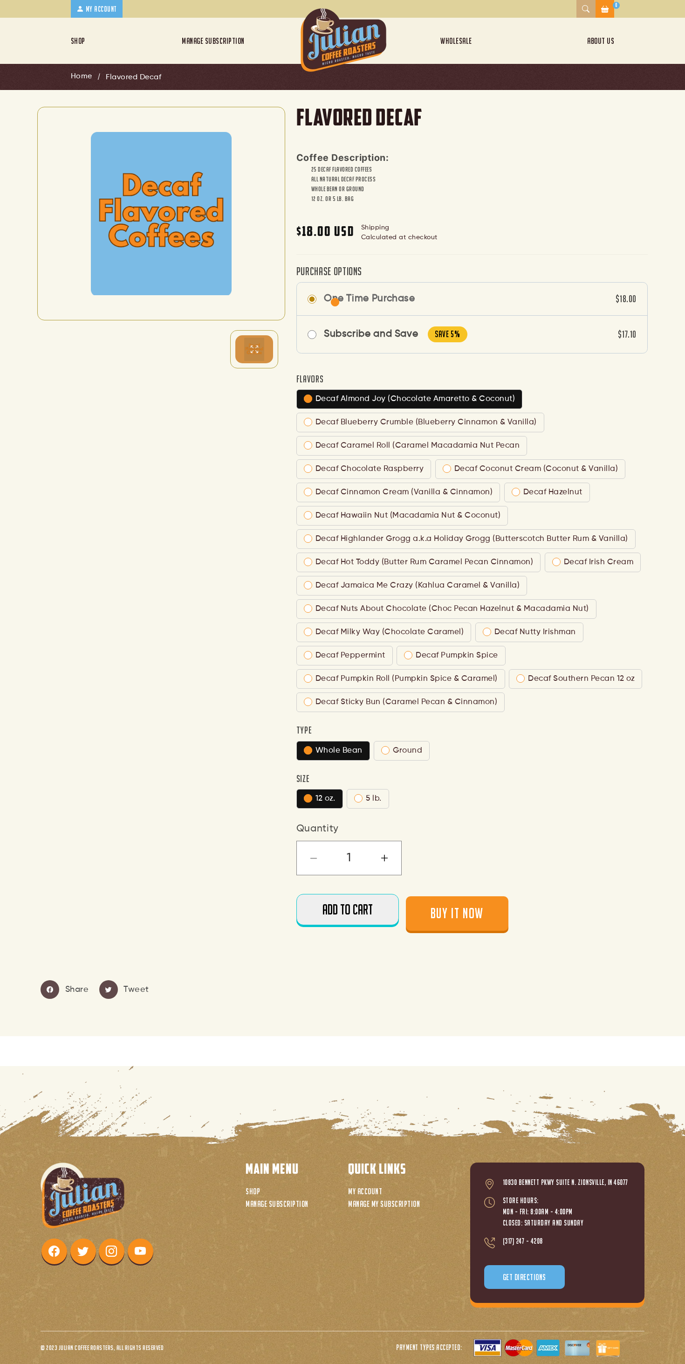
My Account (365, 1191)
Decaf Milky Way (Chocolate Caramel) (389, 632)
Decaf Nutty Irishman (535, 632)
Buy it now (457, 913)
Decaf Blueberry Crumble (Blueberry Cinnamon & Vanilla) (426, 422)
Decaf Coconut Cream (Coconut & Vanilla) (536, 469)
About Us (600, 41)
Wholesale (456, 41)
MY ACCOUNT (100, 9)
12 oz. (325, 799)
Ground (407, 751)
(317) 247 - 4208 (523, 1241)
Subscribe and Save (371, 334)
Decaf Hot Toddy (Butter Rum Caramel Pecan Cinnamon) (424, 562)
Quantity (317, 829)
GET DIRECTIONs (524, 1277)
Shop (78, 41)
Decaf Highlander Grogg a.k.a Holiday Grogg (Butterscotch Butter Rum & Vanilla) (471, 539)
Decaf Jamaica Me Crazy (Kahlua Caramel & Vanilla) (417, 585)
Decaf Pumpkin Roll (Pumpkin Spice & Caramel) (406, 679)
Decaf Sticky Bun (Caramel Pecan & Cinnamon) (406, 702)
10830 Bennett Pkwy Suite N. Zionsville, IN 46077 (565, 1182)
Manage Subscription (213, 41)
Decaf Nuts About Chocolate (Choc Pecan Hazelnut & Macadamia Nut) (452, 609)
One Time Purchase (369, 299)
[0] (605, 9)
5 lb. (374, 799)
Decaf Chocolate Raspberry (369, 469)
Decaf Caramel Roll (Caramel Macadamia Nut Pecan (417, 446)
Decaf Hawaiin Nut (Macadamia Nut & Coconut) (408, 515)
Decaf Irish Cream (599, 562)
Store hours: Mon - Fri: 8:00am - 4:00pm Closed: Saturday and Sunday (543, 1211)
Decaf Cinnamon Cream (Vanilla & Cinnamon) (404, 492)
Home (81, 76)
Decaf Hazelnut (552, 492)
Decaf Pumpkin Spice (457, 655)
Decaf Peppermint (350, 655)
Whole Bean (339, 751)
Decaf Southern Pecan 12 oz (581, 679)
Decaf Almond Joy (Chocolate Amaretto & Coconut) (415, 399)
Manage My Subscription (384, 1204)
